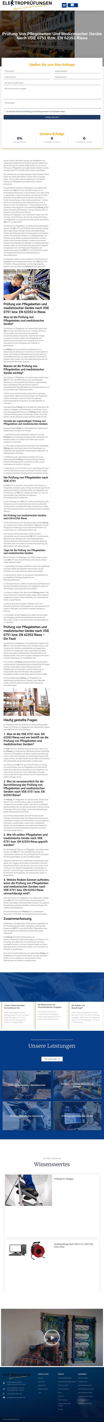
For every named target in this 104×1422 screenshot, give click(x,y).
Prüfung (40, 207)
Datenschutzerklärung (23, 111)
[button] (64, 5)
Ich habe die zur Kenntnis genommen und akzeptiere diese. (35, 111)
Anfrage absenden (52, 117)
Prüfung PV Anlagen (64, 1179)
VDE (15, 190)
